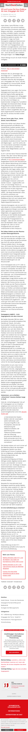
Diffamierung (8, 614)
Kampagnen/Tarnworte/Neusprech (11, 603)
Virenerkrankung (6, 622)
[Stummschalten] (21, 65)
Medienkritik (4, 605)
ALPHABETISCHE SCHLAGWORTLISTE (14, 706)
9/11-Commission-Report (17, 159)
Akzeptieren (20, 730)
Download (4, 70)
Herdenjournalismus (18, 614)
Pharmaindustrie (6, 619)
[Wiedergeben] (3, 65)
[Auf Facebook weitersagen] (14, 22)
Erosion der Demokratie (17, 600)
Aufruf (14, 693)
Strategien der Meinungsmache (10, 608)
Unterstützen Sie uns (14, 1)
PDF (9, 20)
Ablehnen (7, 730)
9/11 (2, 614)
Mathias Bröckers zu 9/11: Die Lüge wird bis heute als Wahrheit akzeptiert (13, 566)
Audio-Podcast (5, 600)
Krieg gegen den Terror (7, 617)
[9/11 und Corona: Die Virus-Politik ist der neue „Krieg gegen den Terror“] (22, 22)
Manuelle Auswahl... (5, 727)
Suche (26, 5)
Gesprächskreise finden (14, 696)
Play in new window (13, 69)
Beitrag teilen (5, 20)
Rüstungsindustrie (16, 619)
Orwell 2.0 (17, 617)
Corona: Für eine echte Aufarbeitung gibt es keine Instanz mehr (11, 573)
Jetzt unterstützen (14, 652)
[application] (14, 65)
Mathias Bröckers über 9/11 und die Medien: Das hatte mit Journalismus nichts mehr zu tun (13, 559)
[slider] (24, 65)
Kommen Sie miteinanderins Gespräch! (18, 686)
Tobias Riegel (12, 16)
